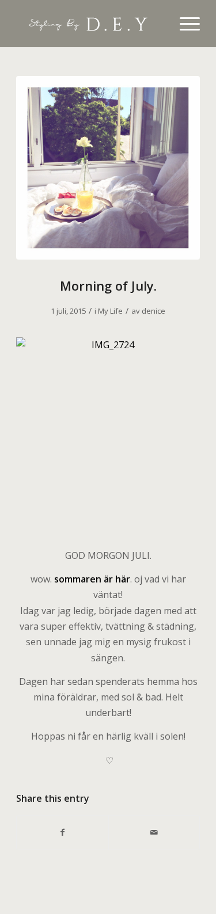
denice (153, 311)
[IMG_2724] (108, 168)
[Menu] (184, 24)
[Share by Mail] (154, 832)
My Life (110, 311)
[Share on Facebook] (62, 832)
